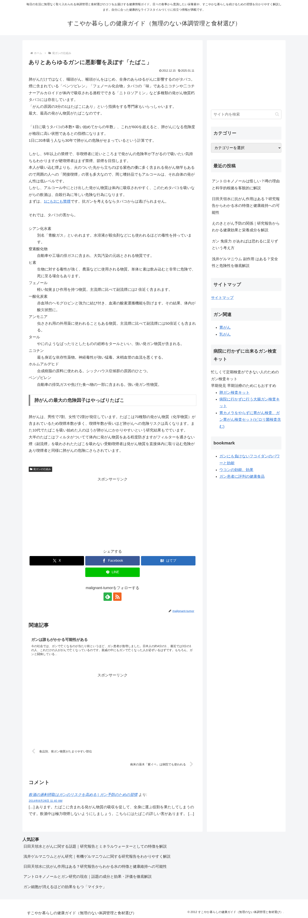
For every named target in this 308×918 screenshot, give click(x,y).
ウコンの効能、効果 (236, 470)
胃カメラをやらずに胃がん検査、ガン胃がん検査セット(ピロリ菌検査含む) (250, 420)
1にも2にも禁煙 (57, 201)
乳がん (225, 334)
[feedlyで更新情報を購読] (108, 596)
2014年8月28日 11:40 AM (45, 800)
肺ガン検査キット (234, 392)
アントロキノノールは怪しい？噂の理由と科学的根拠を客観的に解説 (246, 184)
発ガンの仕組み (42, 469)
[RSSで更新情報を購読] (117, 596)
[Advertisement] (112, 512)
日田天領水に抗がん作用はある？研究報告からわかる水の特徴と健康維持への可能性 (246, 206)
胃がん (225, 327)
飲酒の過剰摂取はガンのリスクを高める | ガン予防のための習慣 (83, 795)
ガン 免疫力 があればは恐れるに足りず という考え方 (245, 244)
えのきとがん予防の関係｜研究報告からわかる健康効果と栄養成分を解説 (246, 226)
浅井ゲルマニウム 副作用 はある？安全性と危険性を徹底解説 (245, 262)
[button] (277, 114)
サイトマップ (222, 298)
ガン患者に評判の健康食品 (242, 476)
